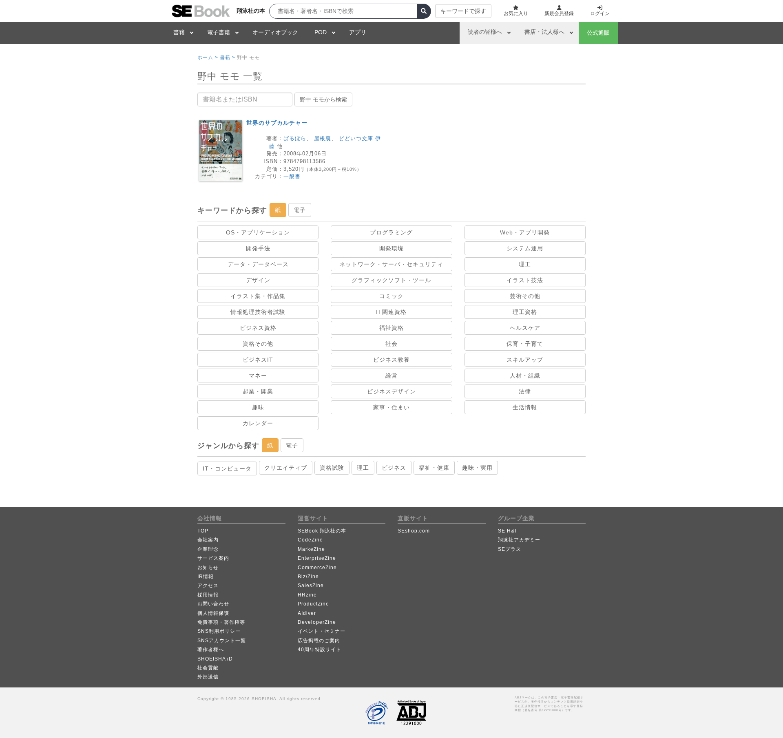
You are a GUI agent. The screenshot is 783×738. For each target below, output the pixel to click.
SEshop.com (414, 531)
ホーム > (207, 57)
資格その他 (258, 343)
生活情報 (525, 407)
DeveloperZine (317, 622)
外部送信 (208, 677)
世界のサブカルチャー (276, 122)
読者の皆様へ (485, 32)
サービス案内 (213, 558)
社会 (391, 343)
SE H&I (507, 531)
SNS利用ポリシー (219, 631)
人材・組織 (525, 375)
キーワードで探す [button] (463, 11)
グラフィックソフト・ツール (391, 280)
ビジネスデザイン (391, 391)
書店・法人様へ (544, 32)
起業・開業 (258, 391)
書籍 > (227, 57)
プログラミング (391, 232)
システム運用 (525, 248)
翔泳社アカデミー (519, 540)
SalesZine (311, 585)
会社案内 (208, 540)
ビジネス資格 (258, 328)
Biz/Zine (308, 576)
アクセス (208, 585)
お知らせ (208, 567)
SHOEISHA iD (215, 659)
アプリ (357, 32)
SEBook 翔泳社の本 (322, 531)
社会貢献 (208, 668)
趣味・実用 (477, 467)
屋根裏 (322, 138)
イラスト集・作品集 (257, 296)
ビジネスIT (258, 359)
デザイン (258, 280)
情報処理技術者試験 (257, 312)
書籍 (179, 32)
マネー (258, 375)
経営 (391, 375)
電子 (300, 210)
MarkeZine (311, 549)
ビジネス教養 (391, 359)
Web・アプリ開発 (525, 232)
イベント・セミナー (321, 631)
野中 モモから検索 (323, 99)
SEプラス (509, 549)
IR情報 (205, 576)
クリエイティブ (285, 467)
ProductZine (313, 604)
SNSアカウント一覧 (221, 640)
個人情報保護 (213, 613)
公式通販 (598, 32)
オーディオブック (275, 32)
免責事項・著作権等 (221, 622)
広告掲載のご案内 (319, 640)
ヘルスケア (525, 328)
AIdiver (307, 613)
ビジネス (394, 467)
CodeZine (310, 540)
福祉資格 (391, 328)
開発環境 (391, 248)
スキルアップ (525, 359)
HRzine (307, 595)
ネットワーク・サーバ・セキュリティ (391, 264)
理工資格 (525, 312)
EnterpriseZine (317, 558)
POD (320, 32)
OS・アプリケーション (258, 232)
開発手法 (258, 248)
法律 (525, 391)
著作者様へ (210, 649)
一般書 (292, 176)
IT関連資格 (391, 312)
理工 (525, 264)
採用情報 (208, 595)
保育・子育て (525, 343)
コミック (391, 296)
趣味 (258, 407)
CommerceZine (317, 567)
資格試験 (332, 467)
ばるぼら (294, 138)
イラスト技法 (525, 280)
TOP (202, 531)
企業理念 (208, 549)
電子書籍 (218, 32)
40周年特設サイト (319, 649)
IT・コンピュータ (227, 468)
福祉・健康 (434, 467)
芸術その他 (525, 296)
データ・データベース (258, 264)
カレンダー (258, 423)
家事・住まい (391, 407)
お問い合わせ (213, 604)
